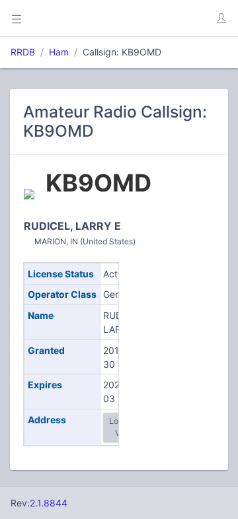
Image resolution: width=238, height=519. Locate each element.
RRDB (23, 51)
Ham (59, 51)
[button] (221, 18)
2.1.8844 (48, 502)
